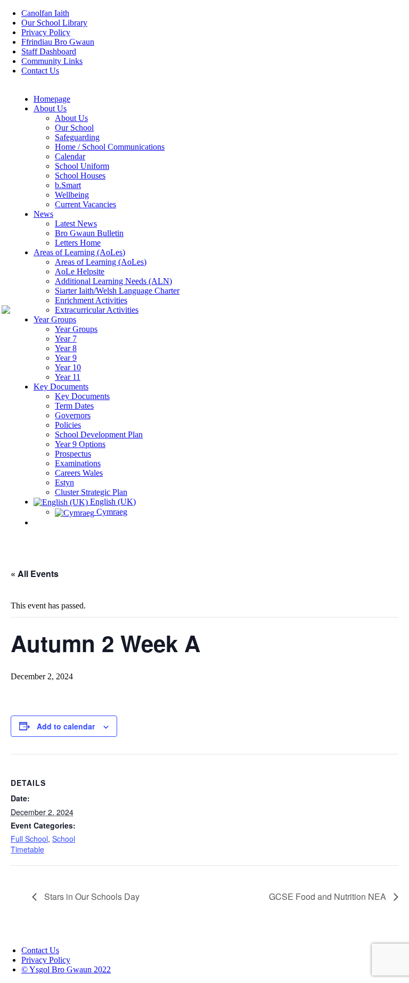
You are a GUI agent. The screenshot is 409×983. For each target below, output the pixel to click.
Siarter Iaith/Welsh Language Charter (117, 290)
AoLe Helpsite (79, 271)
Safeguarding (77, 137)
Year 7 (66, 338)
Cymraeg (110, 511)
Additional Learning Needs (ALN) (113, 281)
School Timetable (43, 844)
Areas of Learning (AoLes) (79, 252)
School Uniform (82, 165)
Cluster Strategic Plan (91, 492)
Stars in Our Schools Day (91, 896)
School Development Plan (99, 434)
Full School (29, 838)
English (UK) (112, 501)
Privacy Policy (45, 32)
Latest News (76, 223)
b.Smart (68, 185)
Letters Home (78, 242)
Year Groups (55, 319)
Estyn (64, 482)
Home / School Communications (110, 146)
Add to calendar (66, 726)
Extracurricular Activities (96, 309)
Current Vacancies (85, 204)
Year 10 (68, 367)
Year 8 (66, 348)
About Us (50, 108)
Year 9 (66, 357)
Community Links (52, 61)
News (43, 213)
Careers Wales (79, 472)
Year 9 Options (80, 444)
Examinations (78, 463)
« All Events (35, 573)
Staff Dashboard (48, 51)
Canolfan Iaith (45, 13)
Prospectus (73, 453)
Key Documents (61, 386)
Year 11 (67, 376)
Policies (68, 424)
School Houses (80, 175)
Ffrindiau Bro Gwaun (57, 41)
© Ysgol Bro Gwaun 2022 (66, 969)
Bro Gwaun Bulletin (89, 233)
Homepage (52, 98)
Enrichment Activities (91, 300)
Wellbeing (72, 194)
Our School (74, 127)
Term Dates (74, 405)
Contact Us (40, 70)
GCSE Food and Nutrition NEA (328, 896)
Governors (73, 415)
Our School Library (54, 22)
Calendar (70, 156)
